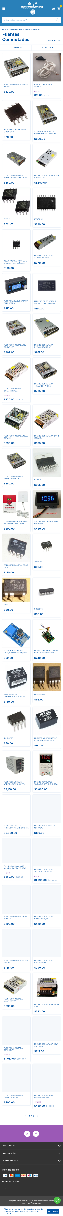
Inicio (4, 29)
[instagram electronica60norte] (27, 1134)
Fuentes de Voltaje (15, 29)
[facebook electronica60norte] (36, 1134)
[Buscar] (57, 20)
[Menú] (4, 8)
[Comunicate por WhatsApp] (57, 1200)
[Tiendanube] (31, 1203)
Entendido (53, 1211)
